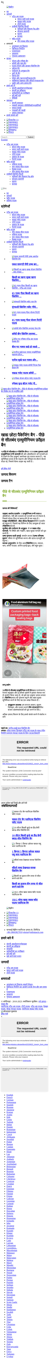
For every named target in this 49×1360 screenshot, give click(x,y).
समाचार (10, 100)
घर (8, 11)
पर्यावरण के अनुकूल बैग (21, 71)
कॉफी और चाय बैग (19, 63)
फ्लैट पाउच (16, 39)
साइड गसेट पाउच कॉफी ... (24, 372)
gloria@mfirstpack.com (33, 932)
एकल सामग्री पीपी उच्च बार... (25, 264)
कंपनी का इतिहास (19, 90)
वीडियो (14, 98)
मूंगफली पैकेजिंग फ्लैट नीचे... (25, 307)
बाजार (9, 58)
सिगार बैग (15, 76)
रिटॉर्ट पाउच (16, 159)
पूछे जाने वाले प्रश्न (14, 956)
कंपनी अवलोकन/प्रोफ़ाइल (22, 88)
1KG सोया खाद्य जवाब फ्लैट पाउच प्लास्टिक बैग (25, 901)
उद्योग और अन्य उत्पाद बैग (21, 83)
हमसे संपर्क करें (12, 115)
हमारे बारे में (11, 85)
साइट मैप (4, 1004)
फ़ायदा (19, 36)
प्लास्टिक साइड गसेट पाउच (32, 1009)
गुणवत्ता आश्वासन (18, 56)
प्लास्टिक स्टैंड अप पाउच (10, 1006)
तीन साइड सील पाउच (25, 41)
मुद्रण (19, 34)
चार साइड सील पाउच (20, 166)
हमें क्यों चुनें (16, 95)
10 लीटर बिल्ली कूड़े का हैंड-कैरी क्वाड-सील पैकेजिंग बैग (26, 837)
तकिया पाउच (17, 164)
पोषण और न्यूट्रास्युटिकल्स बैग (24, 78)
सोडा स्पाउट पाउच (13, 1009)
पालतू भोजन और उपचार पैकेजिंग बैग (26, 66)
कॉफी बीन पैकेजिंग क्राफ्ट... (24, 333)
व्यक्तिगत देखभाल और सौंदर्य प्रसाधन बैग (28, 81)
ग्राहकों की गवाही (18, 110)
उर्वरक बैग (16, 68)
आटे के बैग (16, 73)
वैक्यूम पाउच (16, 169)
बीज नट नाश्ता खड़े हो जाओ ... (26, 346)
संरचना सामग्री (23, 31)
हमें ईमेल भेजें (6, 468)
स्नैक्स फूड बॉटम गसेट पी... (24, 383)
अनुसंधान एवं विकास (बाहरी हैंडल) (20, 984)
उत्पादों (9, 14)
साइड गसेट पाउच (24, 21)
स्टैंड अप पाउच (18, 16)
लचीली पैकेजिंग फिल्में (20, 26)
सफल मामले (16, 108)
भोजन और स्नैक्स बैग (20, 61)
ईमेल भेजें (4, 1014)
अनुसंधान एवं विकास (20, 46)
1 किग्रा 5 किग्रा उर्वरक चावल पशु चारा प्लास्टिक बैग (26, 853)
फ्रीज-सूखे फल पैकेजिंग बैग (19, 728)
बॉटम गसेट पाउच (18, 147)
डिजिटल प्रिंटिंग (18, 48)
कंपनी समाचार (17, 103)
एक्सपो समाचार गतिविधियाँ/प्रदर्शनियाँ (26, 105)
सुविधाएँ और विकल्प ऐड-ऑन (28, 29)
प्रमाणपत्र (16, 51)
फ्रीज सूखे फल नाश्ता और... (25, 359)
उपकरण (15, 53)
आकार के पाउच (18, 157)
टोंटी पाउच (21, 24)
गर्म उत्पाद (42, 1001)
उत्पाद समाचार (17, 113)
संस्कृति (10, 949)
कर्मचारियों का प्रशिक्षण (21, 93)
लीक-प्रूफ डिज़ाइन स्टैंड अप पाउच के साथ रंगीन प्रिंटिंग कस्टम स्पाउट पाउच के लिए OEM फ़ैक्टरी (23, 731)
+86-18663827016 (15, 932)
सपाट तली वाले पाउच (25, 19)
